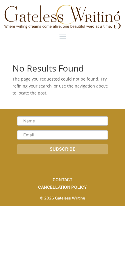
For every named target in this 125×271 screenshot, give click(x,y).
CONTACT (62, 179)
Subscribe (63, 149)
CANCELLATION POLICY (62, 187)
